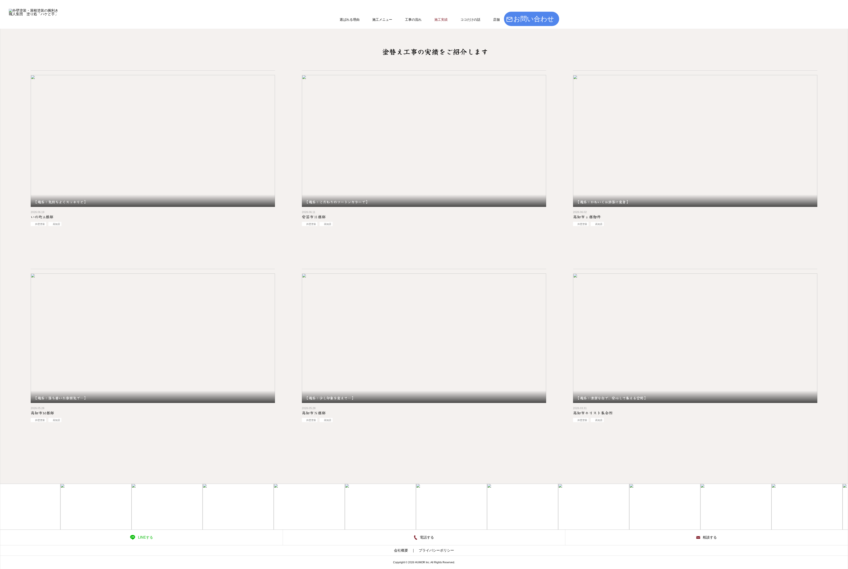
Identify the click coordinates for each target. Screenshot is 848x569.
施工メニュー (382, 19)
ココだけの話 (470, 19)
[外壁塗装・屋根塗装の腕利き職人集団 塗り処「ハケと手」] (43, 43)
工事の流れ (413, 19)
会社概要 (401, 550)
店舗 (496, 19)
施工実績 (441, 19)
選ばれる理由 (350, 19)
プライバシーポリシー (436, 550)
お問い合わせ (533, 18)
